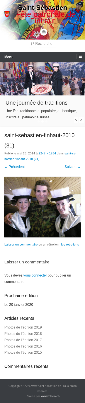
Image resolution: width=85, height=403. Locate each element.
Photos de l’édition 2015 (23, 352)
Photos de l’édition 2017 (23, 340)
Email (43, 32)
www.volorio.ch (50, 396)
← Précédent (14, 167)
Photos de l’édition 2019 (23, 327)
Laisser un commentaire (21, 244)
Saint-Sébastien (42, 7)
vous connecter (35, 275)
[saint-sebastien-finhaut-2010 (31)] (42, 207)
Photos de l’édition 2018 (23, 334)
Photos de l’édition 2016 (23, 346)
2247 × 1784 (47, 153)
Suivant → (73, 167)
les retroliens (70, 244)
